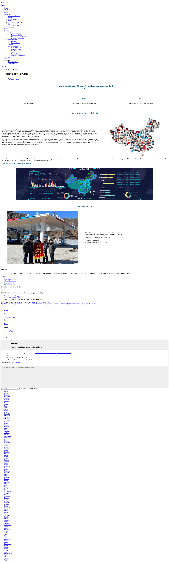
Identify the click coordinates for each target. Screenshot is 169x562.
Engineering (11, 44)
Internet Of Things (13, 39)
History (10, 20)
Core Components (13, 46)
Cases (5, 58)
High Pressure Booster (7, 303)
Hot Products (31, 302)
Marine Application (16, 35)
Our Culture (11, 27)
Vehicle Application (16, 33)
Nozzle (13, 51)
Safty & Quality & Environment (17, 22)
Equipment (11, 32)
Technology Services (13, 25)
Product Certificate (13, 63)
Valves (13, 52)
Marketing (10, 17)
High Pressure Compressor (51, 303)
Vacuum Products (16, 54)
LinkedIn (13, 281)
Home (6, 12)
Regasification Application (18, 36)
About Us (7, 14)
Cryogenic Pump (16, 49)
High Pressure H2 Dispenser (88, 303)
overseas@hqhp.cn (9, 331)
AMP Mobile (45, 302)
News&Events (5, 2)
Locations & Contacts (14, 16)
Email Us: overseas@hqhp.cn (12, 296)
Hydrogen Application (17, 38)
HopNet (13, 41)
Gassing (10, 57)
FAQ (9, 24)
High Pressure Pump (19, 303)
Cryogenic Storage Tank (18, 55)
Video (6, 28)
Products (6, 30)
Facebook (14, 279)
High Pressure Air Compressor (34, 303)
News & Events (12, 19)
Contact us (4, 66)
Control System (15, 43)
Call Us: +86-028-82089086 (12, 297)
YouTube (13, 284)
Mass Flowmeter (16, 47)
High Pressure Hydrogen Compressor (69, 303)
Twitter (12, 282)
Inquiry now (4, 276)
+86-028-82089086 (9, 317)
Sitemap (38, 302)
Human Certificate (13, 62)
